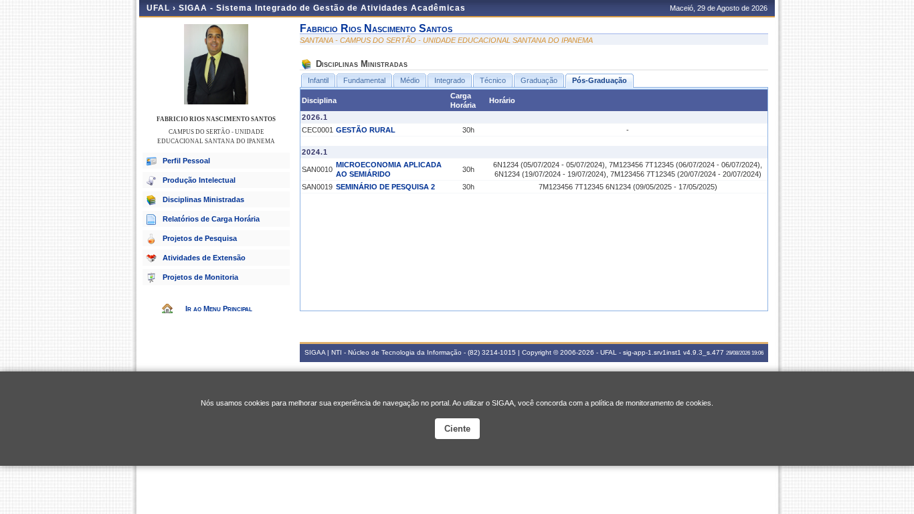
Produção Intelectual (199, 180)
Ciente (457, 429)
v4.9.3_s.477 (703, 352)
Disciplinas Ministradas (203, 199)
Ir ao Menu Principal (218, 309)
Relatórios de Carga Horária (211, 219)
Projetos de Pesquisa (200, 238)
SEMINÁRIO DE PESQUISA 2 (385, 187)
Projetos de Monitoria (200, 277)
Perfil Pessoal (186, 161)
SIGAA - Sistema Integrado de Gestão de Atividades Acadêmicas (322, 8)
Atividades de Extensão (204, 258)
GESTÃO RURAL (365, 130)
